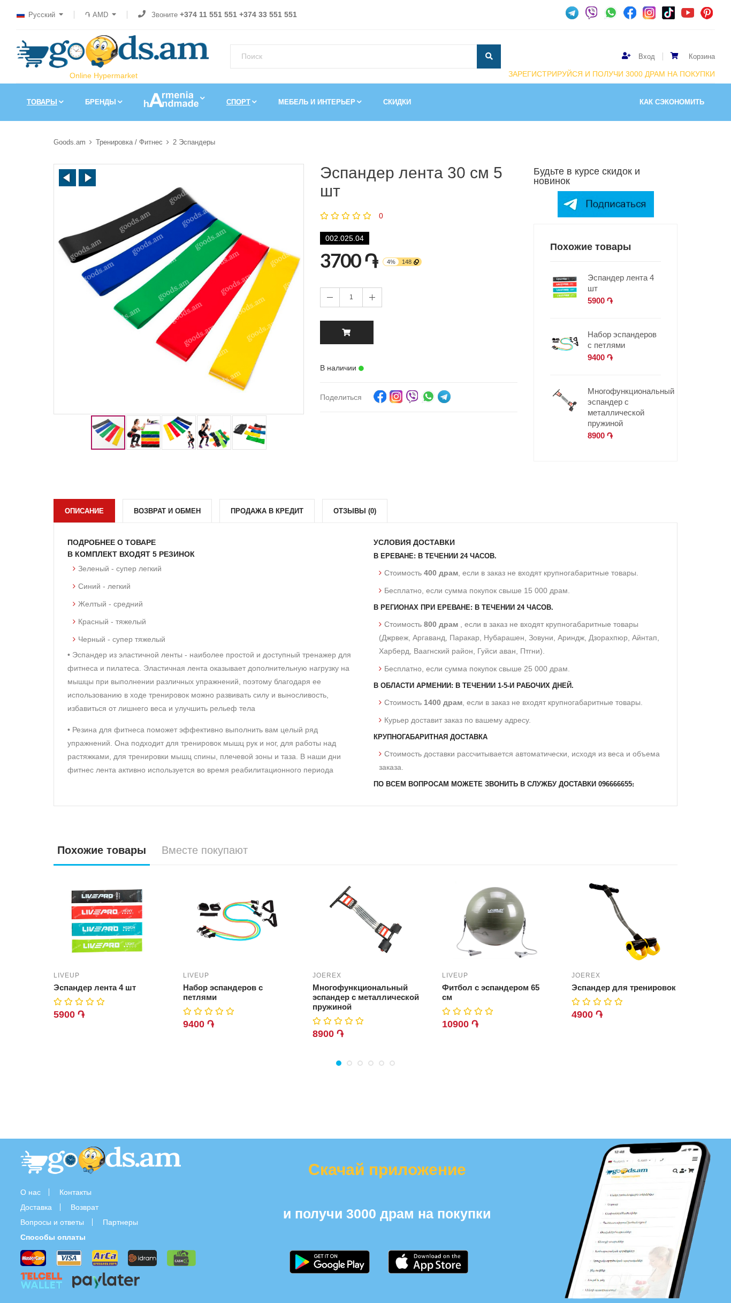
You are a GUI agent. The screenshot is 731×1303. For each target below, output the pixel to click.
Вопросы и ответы (52, 1222)
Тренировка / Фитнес (129, 142)
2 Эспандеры (194, 142)
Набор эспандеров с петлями (622, 340)
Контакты (75, 1192)
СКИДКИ (397, 102)
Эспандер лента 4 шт (621, 283)
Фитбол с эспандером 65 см (490, 992)
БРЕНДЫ (100, 102)
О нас (30, 1192)
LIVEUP (67, 975)
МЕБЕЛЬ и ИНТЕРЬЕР (316, 102)
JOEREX (327, 975)
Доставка (36, 1207)
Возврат (84, 1207)
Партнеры (120, 1222)
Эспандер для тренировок (624, 987)
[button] (67, 177)
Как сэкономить (671, 102)
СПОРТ (238, 102)
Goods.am (70, 142)
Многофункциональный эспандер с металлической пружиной (631, 407)
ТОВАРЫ (42, 102)
